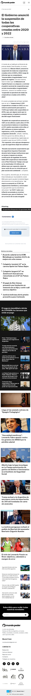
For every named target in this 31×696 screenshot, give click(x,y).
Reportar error (6, 654)
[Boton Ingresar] (24, 2)
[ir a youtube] (8, 663)
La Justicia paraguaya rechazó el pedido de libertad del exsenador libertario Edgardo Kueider (15, 529)
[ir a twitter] (4, 663)
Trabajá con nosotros (8, 659)
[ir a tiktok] (17, 663)
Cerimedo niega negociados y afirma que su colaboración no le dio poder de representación (10, 384)
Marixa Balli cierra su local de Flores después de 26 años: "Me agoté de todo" (10, 367)
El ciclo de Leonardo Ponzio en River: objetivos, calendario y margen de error (15, 557)
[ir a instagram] (13, 663)
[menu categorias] (29, 2)
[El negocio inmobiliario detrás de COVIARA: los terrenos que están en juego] (15, 323)
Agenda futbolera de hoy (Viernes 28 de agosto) (9, 568)
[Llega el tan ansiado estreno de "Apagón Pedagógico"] (15, 400)
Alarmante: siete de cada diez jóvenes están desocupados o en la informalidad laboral (9, 595)
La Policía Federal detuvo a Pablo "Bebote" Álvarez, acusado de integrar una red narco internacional (10, 375)
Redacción (5, 650)
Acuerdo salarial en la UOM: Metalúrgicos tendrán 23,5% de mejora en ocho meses (16, 257)
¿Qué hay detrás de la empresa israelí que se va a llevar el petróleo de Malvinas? (10, 358)
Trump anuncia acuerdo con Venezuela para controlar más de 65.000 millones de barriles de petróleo (10, 349)
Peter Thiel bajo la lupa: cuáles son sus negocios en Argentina (10, 339)
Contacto (5, 657)
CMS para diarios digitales (17, 694)
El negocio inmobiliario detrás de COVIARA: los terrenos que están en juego (14, 310)
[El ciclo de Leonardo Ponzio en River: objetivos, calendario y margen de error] (15, 544)
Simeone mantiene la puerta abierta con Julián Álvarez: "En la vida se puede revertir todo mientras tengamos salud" (10, 577)
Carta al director (7, 652)
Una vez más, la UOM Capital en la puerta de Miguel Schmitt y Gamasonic (10, 586)
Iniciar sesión (15, 232)
